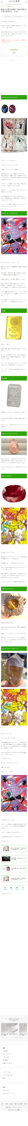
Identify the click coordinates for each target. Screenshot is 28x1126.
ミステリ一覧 (6, 1072)
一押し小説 (6, 1057)
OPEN (14, 52)
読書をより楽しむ (7, 1063)
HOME (2, 1103)
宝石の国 (10, 6)
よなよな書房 (14, 1)
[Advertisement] (14, 76)
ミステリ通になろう (8, 1075)
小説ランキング (7, 1054)
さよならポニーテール (9, 1093)
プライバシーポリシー (17, 1107)
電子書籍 (5, 1060)
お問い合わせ (8, 1107)
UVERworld (6, 1090)
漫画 (4, 1078)
